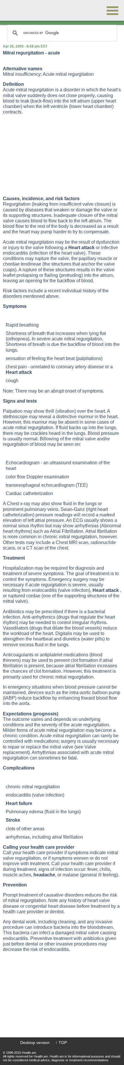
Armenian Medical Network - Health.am (23, 10)
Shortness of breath (26, 333)
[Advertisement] (46, 155)
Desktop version (35, 1042)
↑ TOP (61, 1042)
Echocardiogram (23, 462)
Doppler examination (48, 476)
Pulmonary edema (24, 811)
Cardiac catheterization (29, 493)
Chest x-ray (18, 503)
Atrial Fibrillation (66, 531)
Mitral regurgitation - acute (31, 52)
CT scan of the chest (47, 547)
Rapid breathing (22, 325)
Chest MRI (66, 542)
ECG (78, 520)
